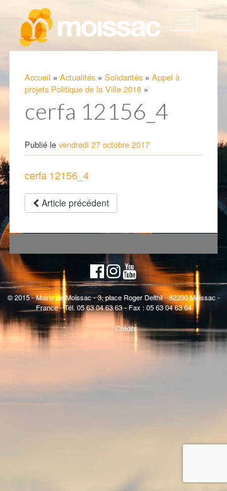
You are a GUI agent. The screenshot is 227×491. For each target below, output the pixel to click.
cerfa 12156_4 (57, 175)
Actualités (77, 77)
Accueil (37, 77)
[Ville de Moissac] (91, 27)
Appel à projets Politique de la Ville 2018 (102, 83)
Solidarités (124, 77)
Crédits (126, 328)
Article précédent (74, 202)
